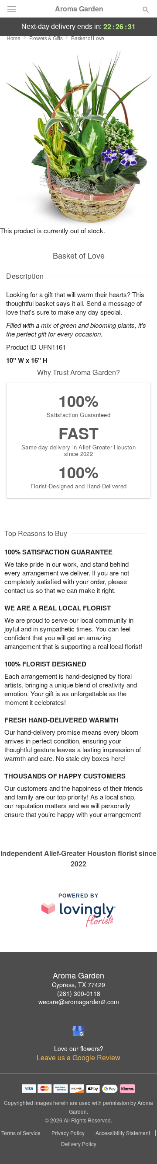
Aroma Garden (79, 8)
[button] (138, 1144)
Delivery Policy (78, 1143)
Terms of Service (21, 1133)
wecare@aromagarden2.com (78, 1001)
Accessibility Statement (123, 1133)
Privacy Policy (68, 1133)
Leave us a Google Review (78, 1057)
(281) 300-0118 (78, 993)
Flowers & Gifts (46, 38)
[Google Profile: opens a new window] (78, 1031)
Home (13, 38)
